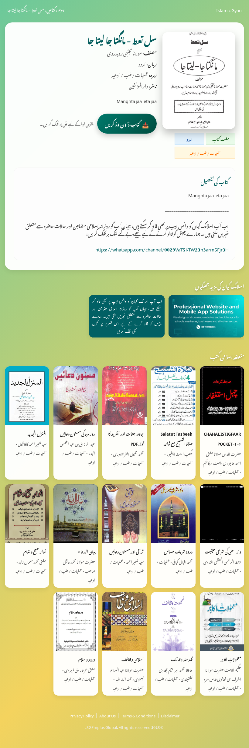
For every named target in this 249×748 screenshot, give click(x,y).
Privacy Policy (82, 715)
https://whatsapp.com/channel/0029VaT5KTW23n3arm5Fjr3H (162, 248)
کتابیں (50, 9)
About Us (107, 715)
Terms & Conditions (138, 715)
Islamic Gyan (229, 9)
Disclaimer (170, 715)
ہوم (61, 9)
